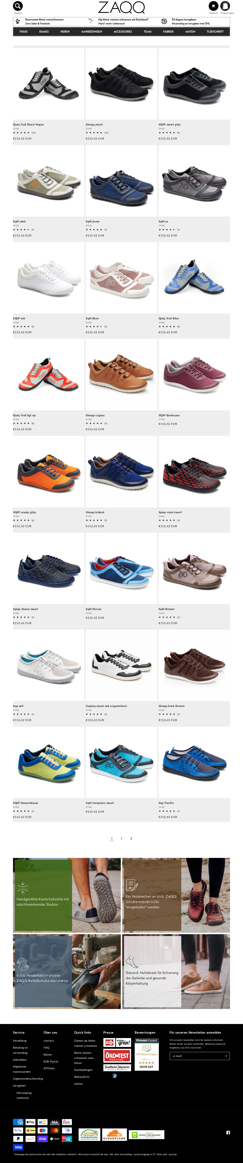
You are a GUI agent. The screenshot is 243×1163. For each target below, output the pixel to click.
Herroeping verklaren (24, 1095)
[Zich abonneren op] (226, 1056)
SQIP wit (19, 318)
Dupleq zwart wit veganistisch (106, 705)
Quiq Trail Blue (169, 318)
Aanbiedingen (91, 31)
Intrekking (20, 1040)
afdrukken (20, 1059)
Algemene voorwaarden (22, 1069)
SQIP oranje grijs (24, 512)
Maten (190, 31)
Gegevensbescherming (28, 1078)
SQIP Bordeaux (169, 415)
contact (49, 1040)
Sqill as (163, 221)
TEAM (147, 31)
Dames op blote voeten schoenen (85, 1043)
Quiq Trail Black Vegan (28, 124)
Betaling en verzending (20, 1050)
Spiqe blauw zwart (25, 609)
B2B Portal (51, 1061)
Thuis (23, 31)
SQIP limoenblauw (25, 802)
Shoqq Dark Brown (172, 705)
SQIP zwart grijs (170, 124)
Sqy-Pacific (166, 802)
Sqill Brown (167, 609)
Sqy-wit (18, 705)
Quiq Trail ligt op (24, 415)
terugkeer (19, 1085)
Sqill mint (19, 221)
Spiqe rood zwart (170, 512)
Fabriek (168, 31)
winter (78, 1083)
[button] (18, 6)
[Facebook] (228, 1133)
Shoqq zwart (94, 124)
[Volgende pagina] (131, 838)
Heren (65, 31)
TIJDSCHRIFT (215, 31)
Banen (48, 1054)
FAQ (47, 1047)
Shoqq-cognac (95, 415)
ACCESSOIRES (123, 31)
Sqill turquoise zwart (100, 802)
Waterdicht (81, 1076)
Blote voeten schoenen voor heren (84, 1058)
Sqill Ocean (93, 609)
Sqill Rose (92, 318)
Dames (44, 31)
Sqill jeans (93, 221)
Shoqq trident (95, 512)
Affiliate (49, 1068)
